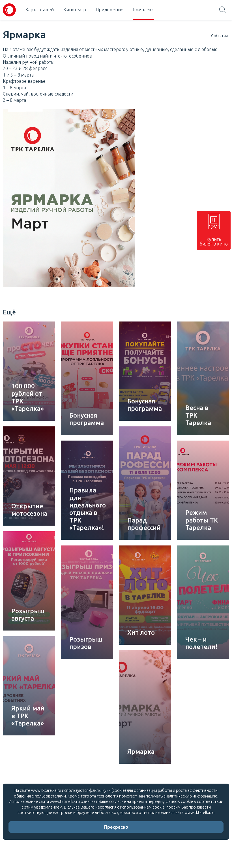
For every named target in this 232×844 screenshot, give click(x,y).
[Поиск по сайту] (222, 9)
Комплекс (143, 9)
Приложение (109, 9)
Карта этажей (39, 9)
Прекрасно (116, 827)
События (219, 35)
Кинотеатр (74, 9)
